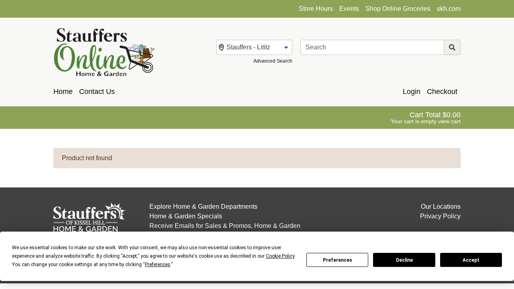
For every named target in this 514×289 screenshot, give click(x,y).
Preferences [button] (157, 264)
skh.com (449, 8)
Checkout (442, 92)
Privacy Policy (440, 216)
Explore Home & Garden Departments (203, 206)
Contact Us (97, 92)
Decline (404, 260)
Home (63, 92)
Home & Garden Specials (185, 216)
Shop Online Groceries (397, 8)
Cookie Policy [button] (280, 256)
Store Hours (316, 8)
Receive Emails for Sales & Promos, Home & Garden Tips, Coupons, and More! (224, 230)
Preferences (337, 260)
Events (349, 8)
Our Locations (441, 206)
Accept (471, 260)
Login (411, 92)
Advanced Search (272, 61)
